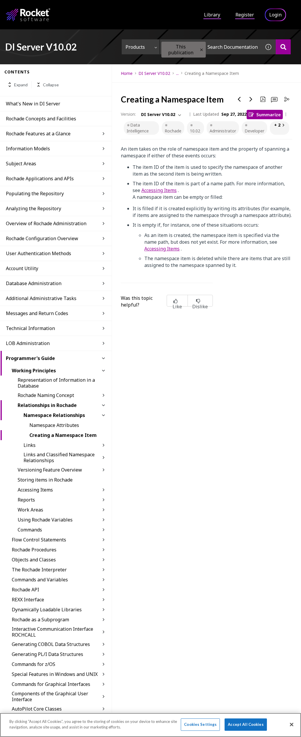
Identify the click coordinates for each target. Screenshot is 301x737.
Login (275, 14)
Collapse (51, 84)
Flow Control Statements (39, 539)
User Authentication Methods (38, 253)
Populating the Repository (35, 193)
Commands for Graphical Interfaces (51, 684)
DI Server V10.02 (154, 73)
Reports (26, 500)
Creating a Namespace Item (63, 435)
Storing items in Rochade (45, 480)
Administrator (223, 131)
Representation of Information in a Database (56, 383)
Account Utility (22, 268)
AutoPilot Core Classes (37, 709)
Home (127, 73)
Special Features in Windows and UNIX (55, 674)
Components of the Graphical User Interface (50, 696)
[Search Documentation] (283, 46)
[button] (201, 50)
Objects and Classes (34, 559)
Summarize (268, 114)
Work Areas (30, 510)
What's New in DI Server (33, 103)
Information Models (28, 148)
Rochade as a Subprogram (40, 619)
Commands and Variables (40, 579)
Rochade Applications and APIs (40, 178)
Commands (30, 529)
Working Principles (34, 370)
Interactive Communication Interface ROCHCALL (52, 632)
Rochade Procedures (34, 549)
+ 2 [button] (277, 125)
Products (135, 47)
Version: (128, 114)
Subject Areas (21, 163)
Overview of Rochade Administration (46, 223)
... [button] (177, 73)
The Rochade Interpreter (39, 569)
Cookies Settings (200, 724)
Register (244, 14)
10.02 (195, 131)
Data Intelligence (138, 128)
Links (30, 445)
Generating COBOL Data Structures (51, 644)
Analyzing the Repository (33, 208)
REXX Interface (28, 599)
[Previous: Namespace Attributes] (239, 99)
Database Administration (33, 283)
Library (212, 14)
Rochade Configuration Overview (42, 238)
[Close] (291, 724)
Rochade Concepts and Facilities (41, 118)
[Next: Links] (251, 99)
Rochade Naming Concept (46, 395)
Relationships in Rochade (47, 405)
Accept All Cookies (245, 724)
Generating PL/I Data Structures (47, 654)
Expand (21, 84)
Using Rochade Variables (45, 519)
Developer (254, 131)
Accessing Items (35, 490)
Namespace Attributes (54, 425)
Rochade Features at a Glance (38, 133)
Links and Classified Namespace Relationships (59, 457)
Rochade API (25, 589)
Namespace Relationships (54, 415)
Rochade (173, 131)
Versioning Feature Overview (50, 470)
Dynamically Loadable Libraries (47, 609)
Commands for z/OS (33, 664)
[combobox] (210, 46)
